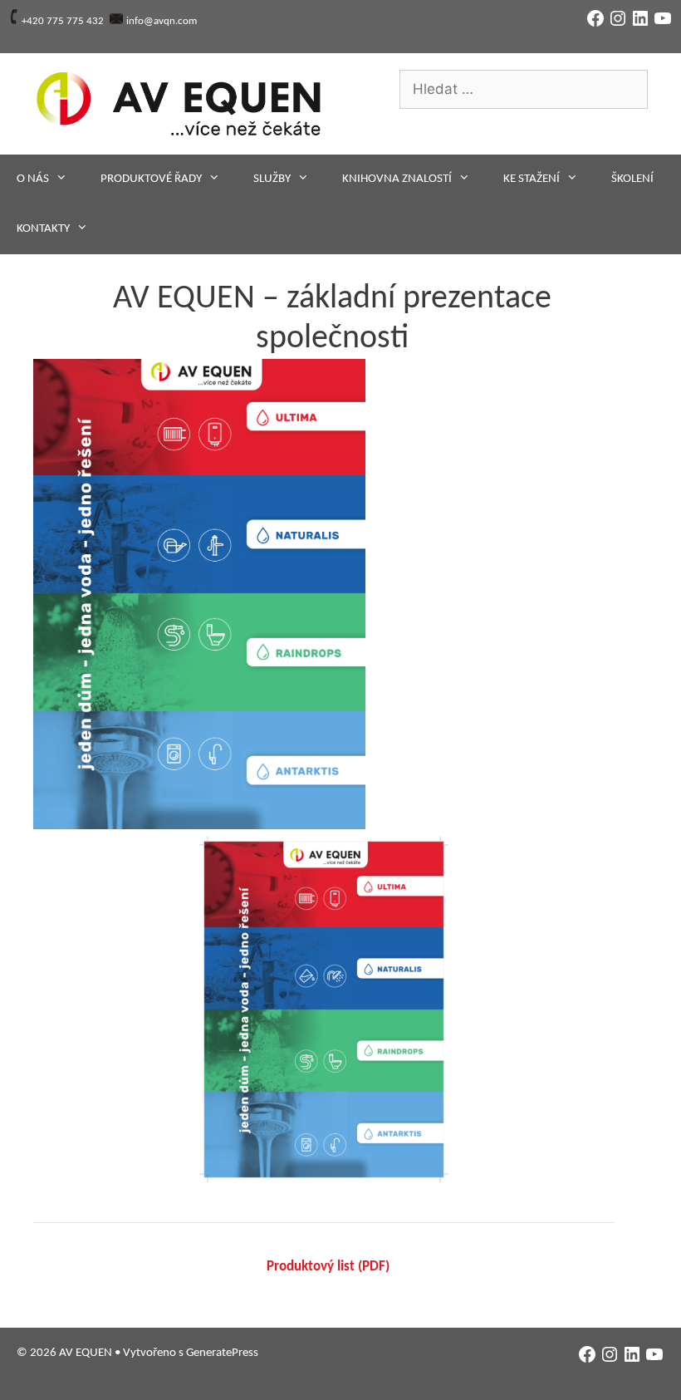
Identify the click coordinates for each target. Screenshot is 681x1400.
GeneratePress (222, 1353)
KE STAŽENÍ (531, 179)
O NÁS (33, 179)
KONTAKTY (43, 229)
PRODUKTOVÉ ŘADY (151, 179)
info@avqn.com (161, 21)
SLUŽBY (272, 179)
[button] (199, 594)
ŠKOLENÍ (632, 179)
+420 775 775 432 (63, 21)
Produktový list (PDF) (328, 1267)
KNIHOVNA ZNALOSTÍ (397, 179)
